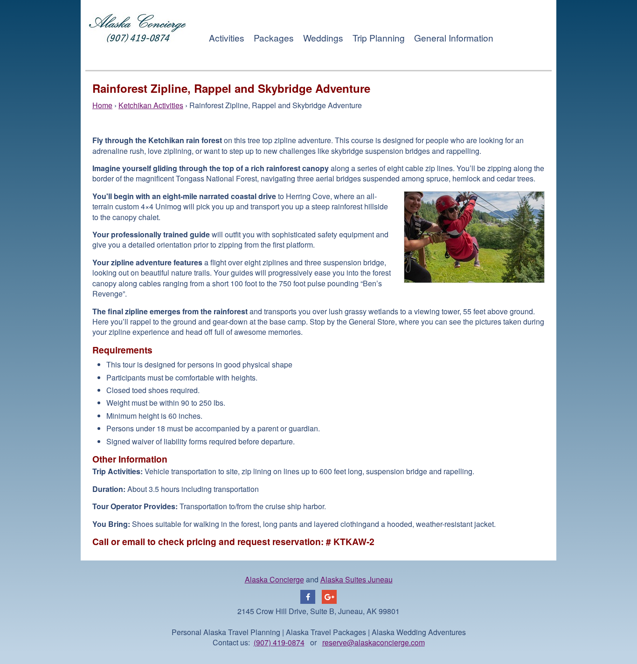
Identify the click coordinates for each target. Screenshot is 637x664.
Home (102, 105)
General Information (453, 37)
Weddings (323, 37)
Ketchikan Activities (150, 105)
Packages (274, 37)
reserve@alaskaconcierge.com (373, 642)
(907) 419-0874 (279, 642)
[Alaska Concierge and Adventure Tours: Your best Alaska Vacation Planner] (137, 55)
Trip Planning (379, 37)
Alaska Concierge (274, 579)
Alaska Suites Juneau (356, 579)
